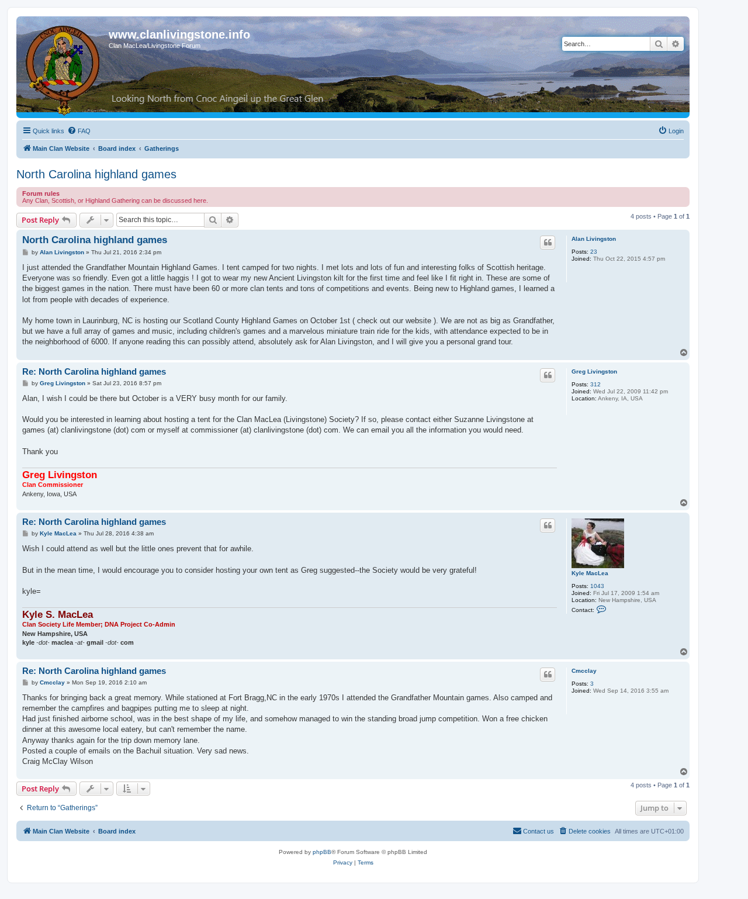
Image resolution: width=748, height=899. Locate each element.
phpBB (322, 852)
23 (593, 251)
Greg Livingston (594, 371)
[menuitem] (79, 131)
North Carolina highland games (96, 174)
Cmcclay (584, 671)
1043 (597, 586)
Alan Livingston (594, 239)
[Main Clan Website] (64, 68)
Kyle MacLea (590, 573)
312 (595, 384)
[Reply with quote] (547, 243)
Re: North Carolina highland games (94, 371)
